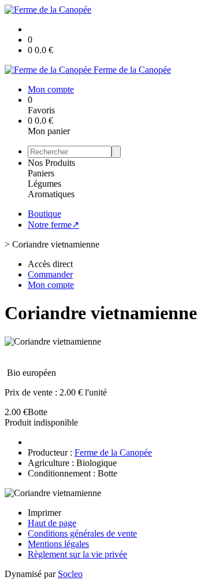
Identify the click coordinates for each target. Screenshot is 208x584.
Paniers (41, 173)
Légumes (44, 183)
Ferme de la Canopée (113, 452)
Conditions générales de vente (82, 533)
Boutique (44, 214)
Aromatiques (51, 194)
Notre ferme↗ (53, 225)
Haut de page (52, 523)
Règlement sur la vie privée (77, 554)
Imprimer (44, 513)
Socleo (70, 574)
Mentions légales (58, 544)
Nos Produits (51, 163)
